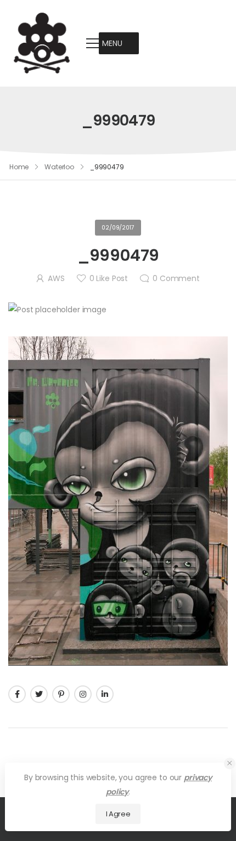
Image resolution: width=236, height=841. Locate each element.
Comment (176, 278)
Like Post (108, 278)
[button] (112, 43)
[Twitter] (39, 694)
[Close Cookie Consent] (229, 763)
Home (19, 166)
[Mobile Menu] (92, 43)
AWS (56, 278)
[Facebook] (17, 694)
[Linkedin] (105, 694)
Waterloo (59, 166)
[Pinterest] (61, 694)
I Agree (118, 814)
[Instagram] (83, 694)
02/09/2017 (118, 228)
